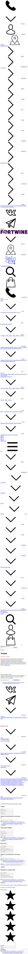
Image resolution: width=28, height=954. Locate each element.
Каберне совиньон (5, 347)
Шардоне (5, 348)
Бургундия (22, 374)
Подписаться (16, 680)
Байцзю (2, 439)
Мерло (16, 347)
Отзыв (2, 945)
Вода (22, 173)
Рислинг (20, 347)
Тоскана (17, 374)
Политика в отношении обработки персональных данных (14, 780)
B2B (24, 205)
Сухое (18, 312)
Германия (16, 360)
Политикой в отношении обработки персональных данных (13, 682)
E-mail (2, 948)
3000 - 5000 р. (16, 335)
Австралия (3, 361)
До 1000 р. (3, 335)
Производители (21, 753)
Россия (8, 361)
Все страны (12, 361)
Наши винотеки (23, 778)
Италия (7, 360)
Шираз (10, 348)
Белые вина (3, 720)
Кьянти (6, 374)
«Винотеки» (7, 665)
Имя (2, 946)
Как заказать (4, 778)
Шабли (13, 374)
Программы (3, 767)
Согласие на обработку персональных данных (11, 683)
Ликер (22, 130)
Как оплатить (4, 205)
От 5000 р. (22, 335)
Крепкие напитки (22, 717)
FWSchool (11, 207)
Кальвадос (23, 151)
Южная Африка (17, 423)
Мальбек (12, 347)
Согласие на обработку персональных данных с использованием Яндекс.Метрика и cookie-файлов (12, 784)
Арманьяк (23, 140)
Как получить (10, 205)
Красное (6, 324)
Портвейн (23, 78)
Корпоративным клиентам (7, 797)
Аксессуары (24, 183)
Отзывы (7, 738)
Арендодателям (9, 799)
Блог (8, 207)
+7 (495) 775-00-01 (5, 740)
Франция (3, 360)
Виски (22, 88)
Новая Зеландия (23, 360)
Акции (22, 194)
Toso (12, 434)
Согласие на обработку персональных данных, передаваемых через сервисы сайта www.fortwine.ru (12, 782)
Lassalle (16, 434)
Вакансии (3, 754)
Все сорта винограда (17, 348)
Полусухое (7, 312)
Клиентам (20, 205)
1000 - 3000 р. (9, 335)
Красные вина (3, 722)
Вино (22, 56)
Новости (4, 207)
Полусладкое (13, 312)
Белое (2, 324)
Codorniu (3, 434)
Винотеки (23, 254)
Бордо (2, 374)
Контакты (3, 738)
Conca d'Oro (8, 434)
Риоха (9, 374)
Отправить (3, 949)
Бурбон (23, 204)
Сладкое (3, 312)
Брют (2, 411)
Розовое (10, 324)
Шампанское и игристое (6, 376)
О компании (10, 753)
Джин (22, 120)
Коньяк (23, 99)
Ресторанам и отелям (18, 797)
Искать (15, 647)
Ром (22, 109)
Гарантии (16, 205)
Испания (11, 360)
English (7, 754)
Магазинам (3, 799)
